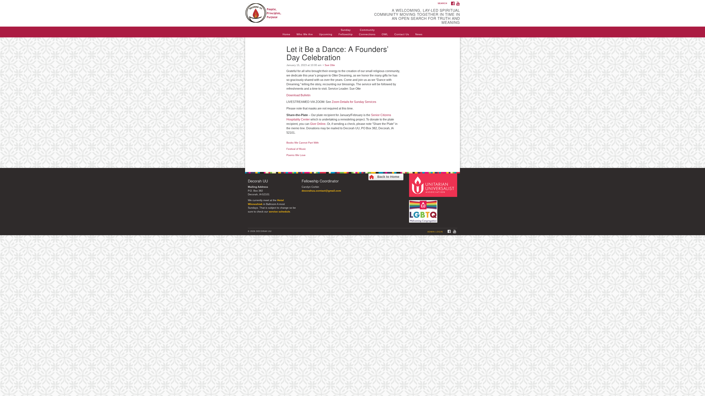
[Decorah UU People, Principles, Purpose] (307, 10)
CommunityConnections (367, 32)
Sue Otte (330, 65)
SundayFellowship (346, 32)
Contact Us (401, 34)
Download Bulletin (298, 95)
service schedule (279, 211)
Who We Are (305, 34)
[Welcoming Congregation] (423, 209)
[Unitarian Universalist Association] (433, 185)
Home (286, 34)
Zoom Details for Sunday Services (354, 101)
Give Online (318, 123)
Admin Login (435, 232)
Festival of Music (296, 148)
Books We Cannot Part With (302, 142)
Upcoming (325, 34)
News (418, 34)
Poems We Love (296, 155)
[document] (352, 102)
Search (442, 3)
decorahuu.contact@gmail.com (321, 190)
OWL (385, 34)
